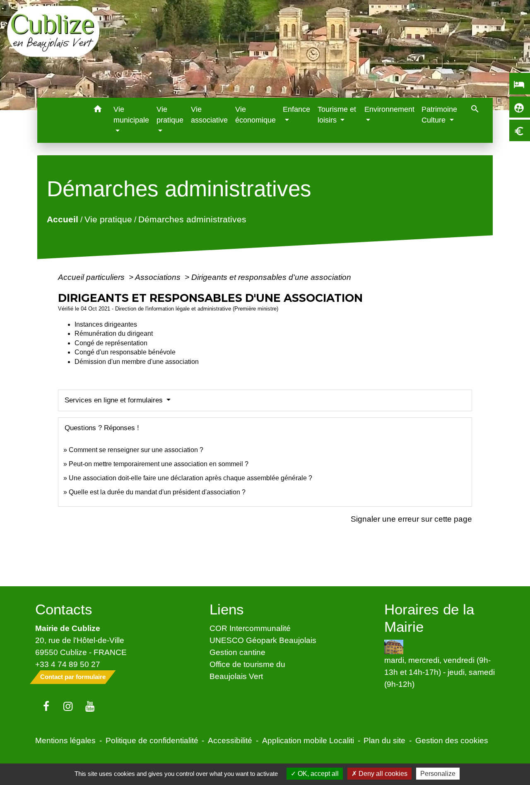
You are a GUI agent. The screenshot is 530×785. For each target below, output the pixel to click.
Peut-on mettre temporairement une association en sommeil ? (158, 463)
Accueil (62, 219)
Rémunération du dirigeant (114, 333)
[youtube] (90, 706)
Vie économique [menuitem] (255, 114)
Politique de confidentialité (152, 740)
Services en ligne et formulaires (115, 400)
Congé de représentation (111, 343)
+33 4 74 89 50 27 (67, 664)
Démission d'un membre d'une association (137, 361)
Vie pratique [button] (170, 114)
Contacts (63, 609)
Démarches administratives (192, 219)
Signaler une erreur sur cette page (411, 518)
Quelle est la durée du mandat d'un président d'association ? (157, 492)
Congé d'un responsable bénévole (125, 352)
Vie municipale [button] (131, 114)
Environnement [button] (389, 109)
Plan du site (384, 740)
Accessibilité (230, 740)
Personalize (437, 773)
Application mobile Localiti (308, 740)
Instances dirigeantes (106, 324)
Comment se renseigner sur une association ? (136, 449)
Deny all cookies (382, 773)
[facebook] (46, 706)
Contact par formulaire (73, 676)
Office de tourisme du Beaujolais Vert (247, 670)
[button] (97, 110)
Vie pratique (108, 219)
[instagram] (68, 706)
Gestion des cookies (451, 740)
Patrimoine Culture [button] (439, 114)
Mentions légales (65, 740)
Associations (159, 277)
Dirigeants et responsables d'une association (271, 277)
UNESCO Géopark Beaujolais (263, 640)
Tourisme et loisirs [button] (337, 114)
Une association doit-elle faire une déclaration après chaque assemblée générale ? (190, 478)
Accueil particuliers (92, 277)
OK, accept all (317, 773)
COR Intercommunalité (250, 628)
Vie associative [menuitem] (209, 114)
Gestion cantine (237, 652)
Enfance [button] (296, 109)
